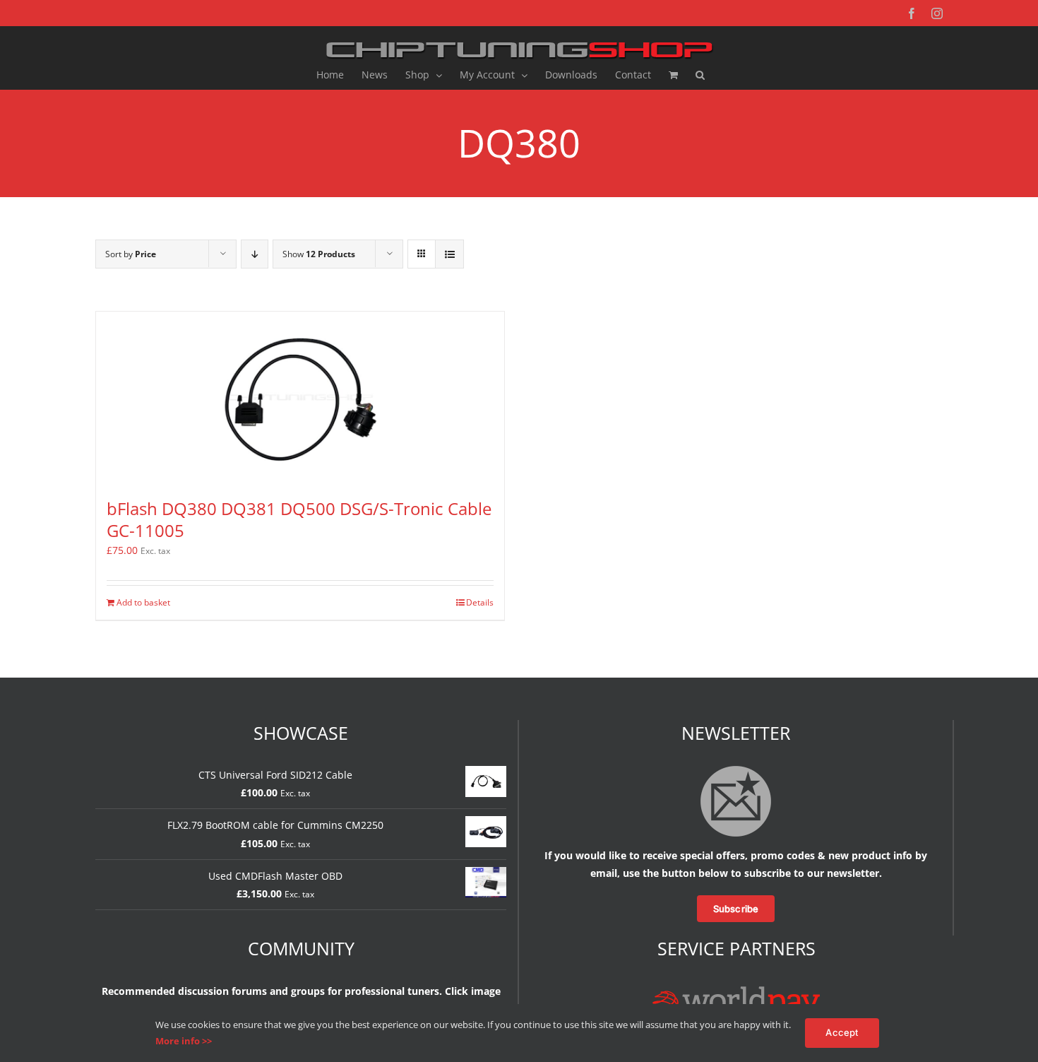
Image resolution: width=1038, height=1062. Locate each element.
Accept (841, 1032)
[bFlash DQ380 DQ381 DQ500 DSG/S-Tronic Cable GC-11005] (300, 397)
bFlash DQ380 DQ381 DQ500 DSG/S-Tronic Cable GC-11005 (299, 519)
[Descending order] (254, 254)
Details (480, 602)
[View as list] (449, 254)
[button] (700, 75)
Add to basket (143, 602)
